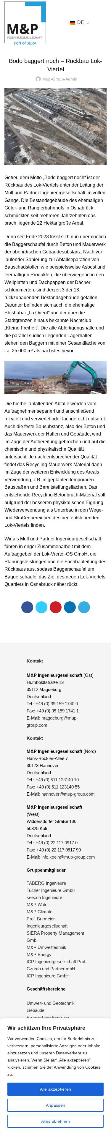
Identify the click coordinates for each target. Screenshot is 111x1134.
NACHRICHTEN (55, 46)
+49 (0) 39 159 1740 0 (57, 703)
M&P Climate (39, 911)
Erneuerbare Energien (48, 1017)
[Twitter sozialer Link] (41, 607)
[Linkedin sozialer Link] (70, 607)
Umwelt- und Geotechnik (51, 1003)
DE (80, 22)
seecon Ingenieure (44, 897)
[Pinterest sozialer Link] (56, 607)
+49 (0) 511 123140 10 (57, 779)
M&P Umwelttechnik (47, 947)
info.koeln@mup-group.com (68, 856)
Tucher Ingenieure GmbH (51, 890)
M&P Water (38, 904)
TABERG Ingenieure (46, 883)
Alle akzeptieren (55, 1089)
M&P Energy (40, 954)
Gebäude (35, 1010)
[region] (55, 1076)
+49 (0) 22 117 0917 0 (57, 842)
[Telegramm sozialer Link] (84, 607)
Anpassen (55, 1105)
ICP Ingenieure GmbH (48, 975)
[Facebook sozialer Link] (27, 607)
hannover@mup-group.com (68, 794)
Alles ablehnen (55, 1121)
